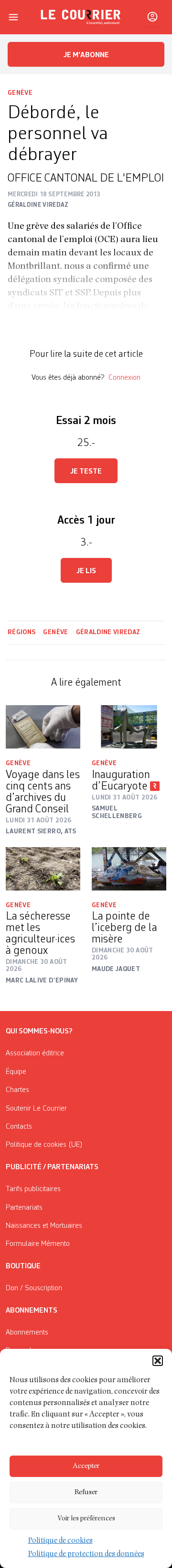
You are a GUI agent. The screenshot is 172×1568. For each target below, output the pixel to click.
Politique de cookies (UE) (44, 1145)
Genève (20, 93)
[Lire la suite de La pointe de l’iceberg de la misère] (129, 868)
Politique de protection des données (86, 1554)
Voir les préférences (86, 1518)
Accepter (86, 1466)
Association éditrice (35, 1053)
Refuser (86, 1492)
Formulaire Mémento (38, 1244)
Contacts (19, 1127)
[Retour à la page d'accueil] (80, 17)
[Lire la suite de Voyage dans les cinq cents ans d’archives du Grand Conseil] (43, 727)
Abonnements (27, 1332)
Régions (21, 632)
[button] (157, 1361)
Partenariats (24, 1208)
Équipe (16, 1072)
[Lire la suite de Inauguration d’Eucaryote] (129, 727)
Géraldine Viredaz (108, 632)
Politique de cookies (60, 1541)
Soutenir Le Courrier (36, 1109)
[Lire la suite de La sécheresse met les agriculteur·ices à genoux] (43, 868)
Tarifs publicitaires (33, 1189)
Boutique (23, 1266)
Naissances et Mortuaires (44, 1226)
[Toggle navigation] (13, 17)
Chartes (17, 1090)
